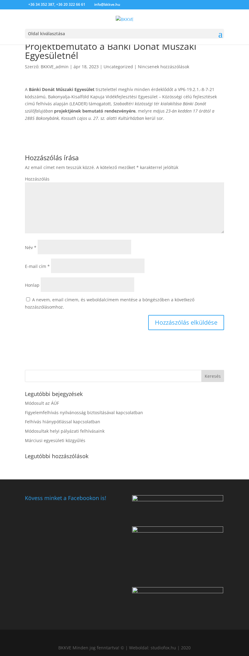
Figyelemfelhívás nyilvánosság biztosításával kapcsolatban (84, 412)
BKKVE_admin (55, 66)
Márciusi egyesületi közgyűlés (55, 440)
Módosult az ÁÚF (42, 403)
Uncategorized (118, 66)
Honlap (32, 285)
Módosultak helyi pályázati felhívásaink (64, 431)
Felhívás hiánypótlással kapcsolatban (62, 421)
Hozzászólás (37, 179)
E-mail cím (37, 266)
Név (30, 247)
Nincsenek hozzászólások (163, 66)
